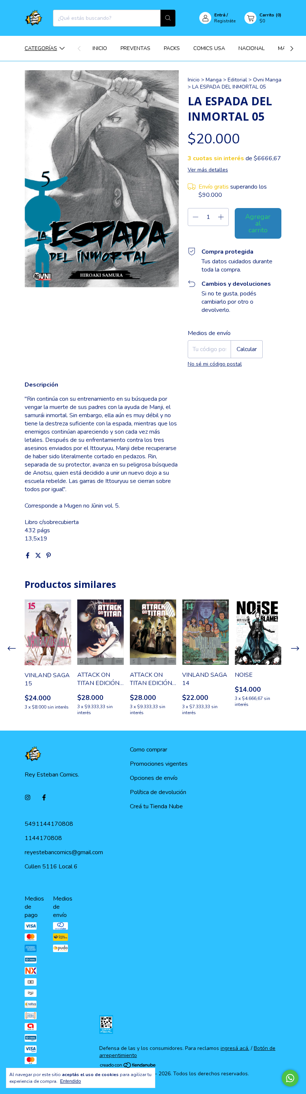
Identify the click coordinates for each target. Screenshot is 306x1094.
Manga (214, 79)
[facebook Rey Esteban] (44, 798)
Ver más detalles (208, 169)
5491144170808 (49, 824)
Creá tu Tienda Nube (156, 806)
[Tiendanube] (128, 1066)
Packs (172, 48)
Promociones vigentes (159, 764)
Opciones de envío (154, 778)
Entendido (70, 1081)
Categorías (41, 48)
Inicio (100, 48)
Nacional (251, 48)
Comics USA (209, 48)
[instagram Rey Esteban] (28, 798)
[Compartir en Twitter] (39, 556)
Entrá (219, 15)
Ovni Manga (267, 79)
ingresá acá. (235, 1048)
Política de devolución (158, 792)
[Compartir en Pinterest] (48, 556)
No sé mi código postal (215, 364)
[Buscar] (167, 18)
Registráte (224, 21)
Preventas (135, 48)
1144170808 (43, 838)
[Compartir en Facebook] (28, 556)
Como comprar (148, 750)
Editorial (237, 79)
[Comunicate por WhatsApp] (290, 1078)
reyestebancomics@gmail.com (64, 852)
